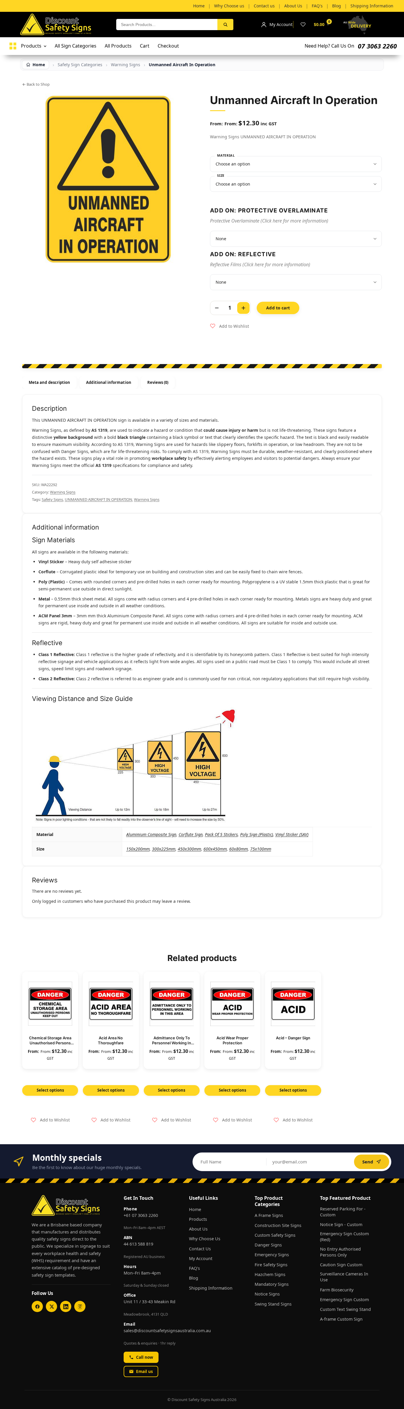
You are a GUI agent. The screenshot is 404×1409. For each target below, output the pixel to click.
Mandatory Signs (272, 1284)
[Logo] (12, 46)
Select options (50, 1090)
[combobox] (166, 24)
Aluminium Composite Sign (151, 834)
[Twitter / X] (51, 1306)
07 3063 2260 (377, 46)
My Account (200, 1258)
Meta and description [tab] (49, 382)
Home (195, 1209)
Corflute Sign (191, 834)
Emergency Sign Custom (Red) (344, 1236)
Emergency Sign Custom (344, 1299)
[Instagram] (79, 1306)
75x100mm (260, 849)
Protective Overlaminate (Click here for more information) (269, 220)
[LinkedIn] (65, 1306)
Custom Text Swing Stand (345, 1309)
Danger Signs (268, 1245)
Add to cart (278, 308)
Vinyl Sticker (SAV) (291, 834)
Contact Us (200, 1248)
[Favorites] (303, 24)
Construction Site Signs (278, 1225)
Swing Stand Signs (273, 1304)
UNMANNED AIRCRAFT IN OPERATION (98, 499)
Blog (193, 1278)
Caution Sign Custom (341, 1264)
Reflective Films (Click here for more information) (260, 264)
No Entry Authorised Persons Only (340, 1252)
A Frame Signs (269, 1215)
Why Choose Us (204, 1238)
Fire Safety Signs (271, 1264)
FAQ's (194, 1268)
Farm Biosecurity (336, 1290)
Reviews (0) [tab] (158, 382)
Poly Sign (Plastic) (256, 834)
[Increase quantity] (243, 308)
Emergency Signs (272, 1254)
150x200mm (138, 849)
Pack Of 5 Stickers (221, 834)
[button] (229, 326)
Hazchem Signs (270, 1274)
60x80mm (238, 849)
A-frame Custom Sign (341, 1319)
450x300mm (189, 849)
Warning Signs (62, 492)
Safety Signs (52, 499)
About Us (198, 1229)
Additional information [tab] (108, 382)
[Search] (225, 24)
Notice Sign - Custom (341, 1224)
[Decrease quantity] (216, 308)
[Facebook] (37, 1306)
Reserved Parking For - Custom (343, 1212)
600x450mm (215, 849)
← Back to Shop (36, 84)
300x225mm (163, 849)
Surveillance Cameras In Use (344, 1277)
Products (198, 1219)
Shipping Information (210, 1288)
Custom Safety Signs (275, 1235)
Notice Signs (267, 1294)
